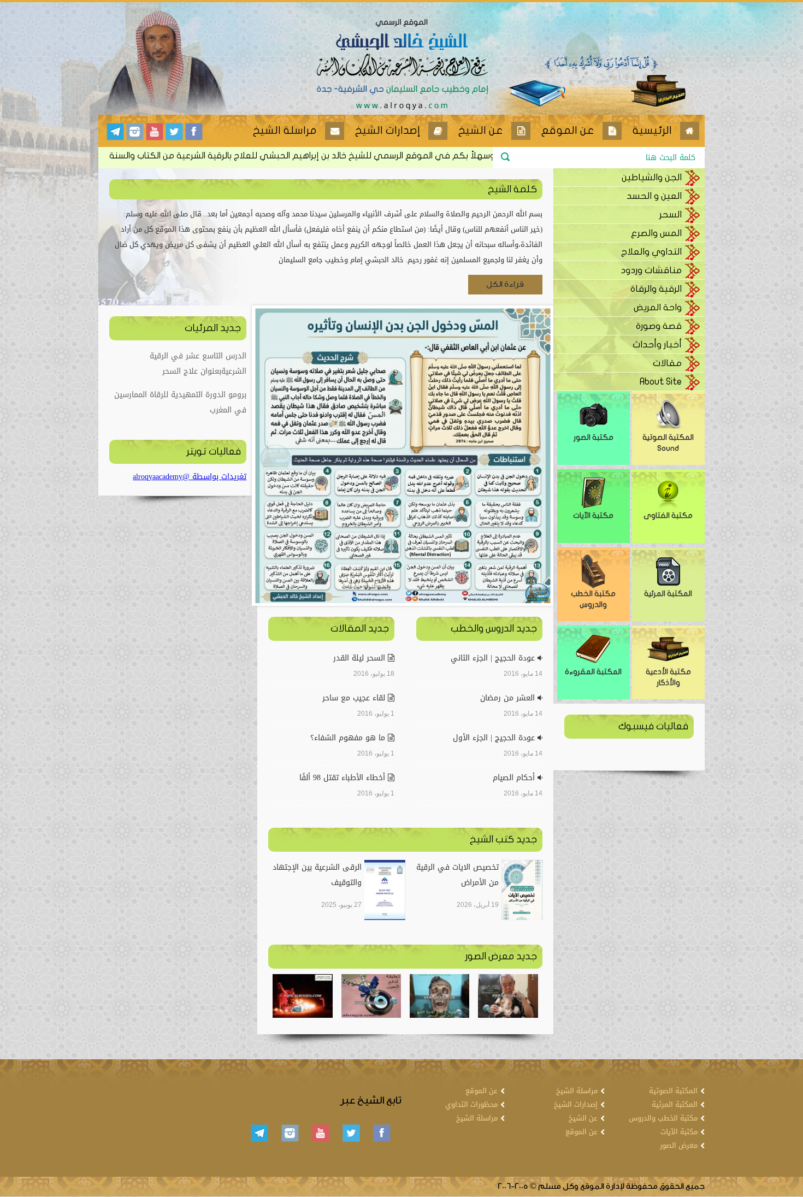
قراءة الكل (505, 284)
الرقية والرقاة (656, 288)
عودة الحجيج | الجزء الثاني (494, 658)
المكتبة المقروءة (593, 672)
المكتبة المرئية (668, 593)
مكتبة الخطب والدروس (593, 599)
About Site (661, 381)
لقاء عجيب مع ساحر (355, 698)
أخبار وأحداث (657, 344)
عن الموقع (581, 1132)
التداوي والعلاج (651, 251)
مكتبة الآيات (593, 515)
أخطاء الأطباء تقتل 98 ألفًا (343, 777)
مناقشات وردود (651, 270)
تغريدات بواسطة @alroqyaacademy (189, 476)
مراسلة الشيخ (577, 1091)
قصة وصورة (659, 326)
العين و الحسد (654, 196)
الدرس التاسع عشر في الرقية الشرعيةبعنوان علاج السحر (198, 364)
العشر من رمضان (509, 698)
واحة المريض (658, 307)
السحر (670, 214)
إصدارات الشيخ (576, 1104)
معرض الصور (679, 1145)
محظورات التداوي (471, 1104)
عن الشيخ (583, 1118)
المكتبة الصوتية (673, 1091)
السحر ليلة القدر (360, 658)
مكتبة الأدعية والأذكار (668, 677)
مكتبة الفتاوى (668, 515)
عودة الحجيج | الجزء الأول (495, 737)
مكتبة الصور (593, 437)
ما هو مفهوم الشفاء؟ (349, 737)
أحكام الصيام (515, 777)
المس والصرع (656, 233)
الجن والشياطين (652, 177)
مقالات (667, 363)
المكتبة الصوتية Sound (668, 442)
